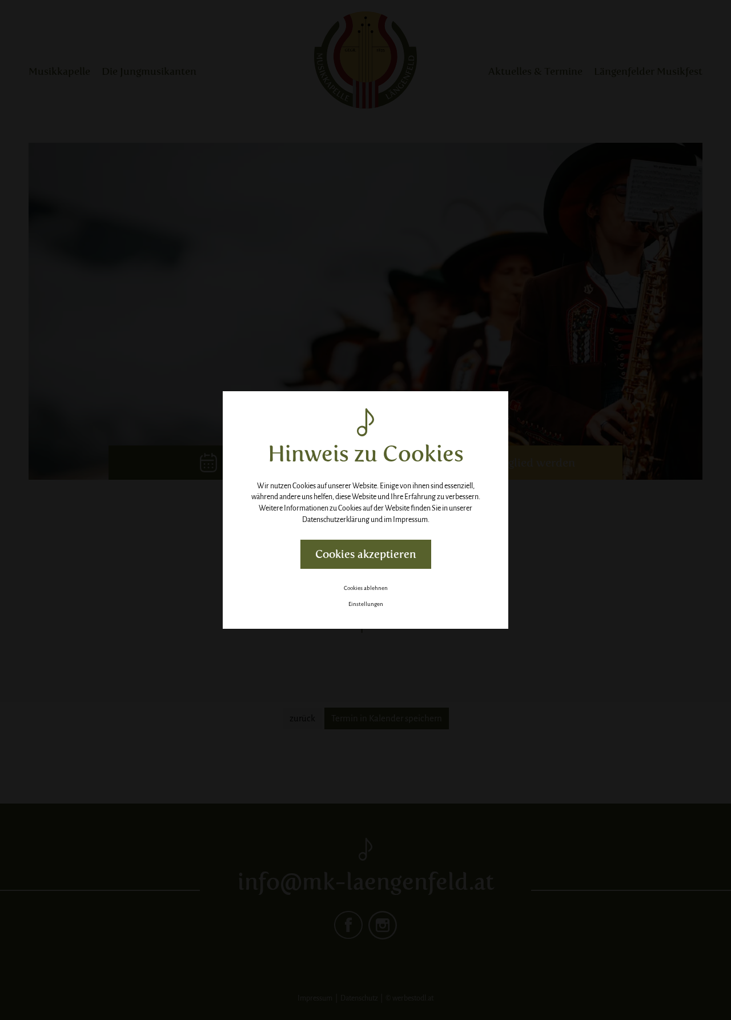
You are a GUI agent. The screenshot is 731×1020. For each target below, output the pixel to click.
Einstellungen (365, 604)
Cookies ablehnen (366, 588)
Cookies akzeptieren (365, 554)
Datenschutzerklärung (335, 520)
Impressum (410, 520)
